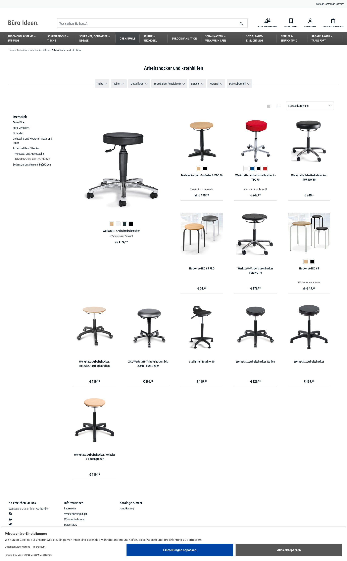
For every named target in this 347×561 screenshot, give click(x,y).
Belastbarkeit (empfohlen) (167, 83)
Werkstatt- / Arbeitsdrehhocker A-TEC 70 (255, 177)
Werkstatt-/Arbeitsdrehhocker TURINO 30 (309, 177)
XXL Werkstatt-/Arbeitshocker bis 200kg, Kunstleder (148, 364)
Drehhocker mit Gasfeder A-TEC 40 (201, 175)
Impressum (70, 508)
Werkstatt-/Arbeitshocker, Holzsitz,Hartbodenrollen (94, 364)
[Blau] (252, 168)
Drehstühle (20, 117)
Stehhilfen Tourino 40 (201, 361)
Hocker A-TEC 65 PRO (201, 268)
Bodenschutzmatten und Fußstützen (32, 164)
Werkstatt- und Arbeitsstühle (29, 153)
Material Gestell (237, 83)
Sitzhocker (18, 133)
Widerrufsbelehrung (74, 519)
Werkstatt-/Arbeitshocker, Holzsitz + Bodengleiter (94, 457)
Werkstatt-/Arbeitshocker (309, 361)
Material (214, 83)
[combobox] (146, 23)
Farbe (100, 83)
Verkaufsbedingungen (76, 513)
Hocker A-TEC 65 (309, 268)
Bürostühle (18, 122)
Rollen (116, 83)
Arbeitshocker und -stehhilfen (32, 159)
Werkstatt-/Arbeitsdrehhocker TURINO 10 (255, 270)
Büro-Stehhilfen (21, 128)
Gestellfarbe (137, 83)
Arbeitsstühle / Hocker (26, 148)
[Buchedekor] (111, 224)
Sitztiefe (195, 83)
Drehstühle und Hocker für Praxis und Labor (32, 141)
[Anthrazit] (124, 224)
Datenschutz (70, 524)
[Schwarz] (131, 224)
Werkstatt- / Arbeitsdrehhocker (121, 231)
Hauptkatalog (127, 508)
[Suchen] (241, 23)
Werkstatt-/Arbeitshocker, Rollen (255, 361)
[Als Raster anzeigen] (269, 106)
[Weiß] (118, 224)
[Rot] (265, 168)
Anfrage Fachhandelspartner (330, 3)
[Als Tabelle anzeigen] (278, 106)
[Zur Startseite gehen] (23, 23)
